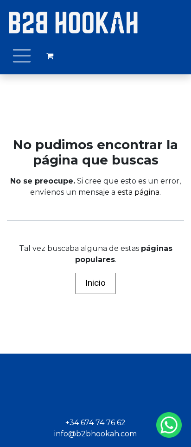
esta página (138, 192)
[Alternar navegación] (22, 56)
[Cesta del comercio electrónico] (49, 55)
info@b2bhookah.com (95, 433)
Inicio (95, 282)
